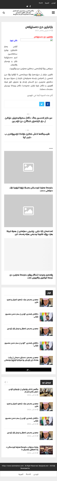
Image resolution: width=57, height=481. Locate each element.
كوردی (53, 3)
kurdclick (33, 468)
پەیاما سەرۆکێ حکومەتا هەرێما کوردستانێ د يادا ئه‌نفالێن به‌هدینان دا (22, 448)
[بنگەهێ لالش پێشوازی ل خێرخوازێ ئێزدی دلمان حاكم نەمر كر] (46, 392)
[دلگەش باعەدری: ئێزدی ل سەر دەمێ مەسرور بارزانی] (46, 317)
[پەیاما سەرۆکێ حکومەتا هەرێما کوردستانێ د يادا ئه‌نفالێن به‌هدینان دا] (46, 450)
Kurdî (41, 3)
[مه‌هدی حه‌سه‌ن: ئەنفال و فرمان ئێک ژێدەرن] (46, 331)
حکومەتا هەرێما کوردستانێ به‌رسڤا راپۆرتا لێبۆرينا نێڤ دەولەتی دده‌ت (31, 189)
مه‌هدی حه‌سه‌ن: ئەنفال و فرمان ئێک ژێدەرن (22, 328)
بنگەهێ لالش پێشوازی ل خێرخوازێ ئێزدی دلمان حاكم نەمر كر (23, 390)
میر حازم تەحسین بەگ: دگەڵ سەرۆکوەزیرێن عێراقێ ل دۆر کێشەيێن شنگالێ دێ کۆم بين (28, 119)
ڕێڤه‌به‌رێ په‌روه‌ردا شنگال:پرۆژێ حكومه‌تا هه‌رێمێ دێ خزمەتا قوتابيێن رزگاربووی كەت (31, 276)
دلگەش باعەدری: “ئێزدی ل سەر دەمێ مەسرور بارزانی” (21, 344)
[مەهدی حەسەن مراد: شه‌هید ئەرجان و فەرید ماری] (46, 302)
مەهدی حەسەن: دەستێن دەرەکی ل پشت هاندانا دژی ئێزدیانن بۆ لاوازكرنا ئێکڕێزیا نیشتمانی (21, 358)
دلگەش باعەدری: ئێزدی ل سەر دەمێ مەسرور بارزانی (21, 315)
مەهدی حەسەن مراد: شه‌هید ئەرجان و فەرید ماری (22, 300)
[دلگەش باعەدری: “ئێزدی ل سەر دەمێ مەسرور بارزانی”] (46, 346)
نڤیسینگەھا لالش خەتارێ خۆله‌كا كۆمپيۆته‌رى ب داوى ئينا (27, 135)
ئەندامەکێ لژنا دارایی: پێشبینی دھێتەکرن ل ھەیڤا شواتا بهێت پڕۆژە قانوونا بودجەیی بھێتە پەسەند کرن (30, 232)
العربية (47, 3)
